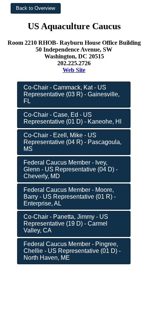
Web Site (74, 70)
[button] (36, 8)
